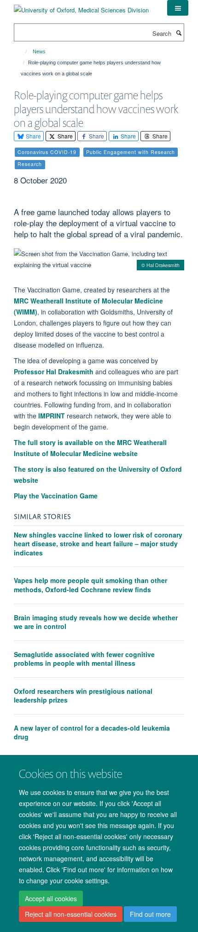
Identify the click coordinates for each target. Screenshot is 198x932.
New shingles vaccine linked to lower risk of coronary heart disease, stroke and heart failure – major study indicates (98, 543)
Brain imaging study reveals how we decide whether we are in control (96, 622)
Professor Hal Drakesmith (53, 371)
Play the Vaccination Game (56, 495)
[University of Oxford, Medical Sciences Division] (81, 6)
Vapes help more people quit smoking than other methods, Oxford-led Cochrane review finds (90, 585)
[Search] (179, 33)
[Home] (22, 51)
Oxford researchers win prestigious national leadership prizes (83, 695)
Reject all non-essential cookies (70, 914)
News (39, 51)
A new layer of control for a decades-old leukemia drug (92, 732)
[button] (177, 8)
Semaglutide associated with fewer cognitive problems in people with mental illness (84, 659)
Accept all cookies (51, 898)
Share (32, 136)
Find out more (150, 914)
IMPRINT (52, 415)
